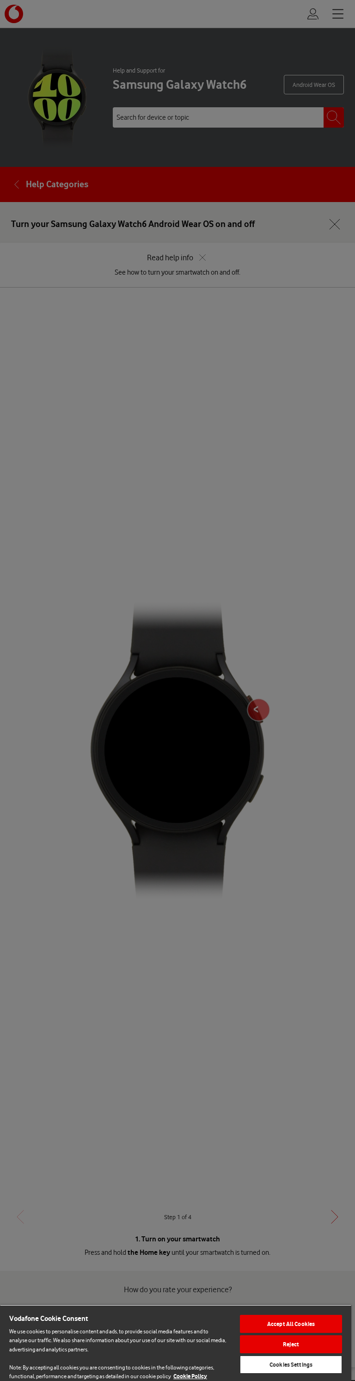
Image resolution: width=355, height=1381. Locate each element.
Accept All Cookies (291, 1323)
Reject (291, 1344)
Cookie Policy (190, 1376)
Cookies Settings (290, 1364)
